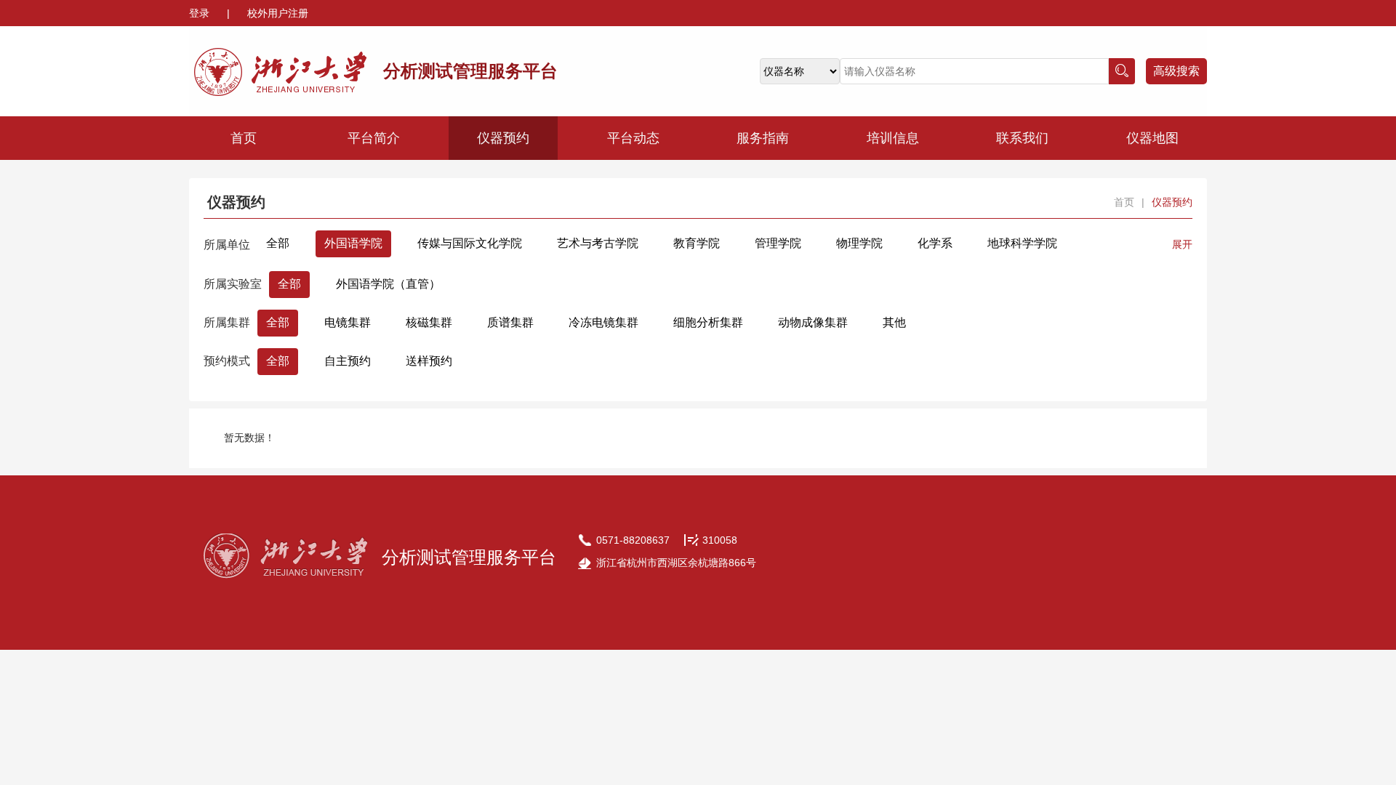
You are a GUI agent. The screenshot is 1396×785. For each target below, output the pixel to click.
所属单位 (227, 244)
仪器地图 (1152, 138)
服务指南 (763, 138)
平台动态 (633, 138)
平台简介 (374, 138)
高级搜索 (1176, 71)
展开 (1182, 244)
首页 (243, 138)
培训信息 (893, 138)
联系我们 (1022, 138)
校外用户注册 (277, 13)
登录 (200, 13)
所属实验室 (233, 284)
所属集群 (227, 322)
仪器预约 (503, 138)
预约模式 (227, 361)
